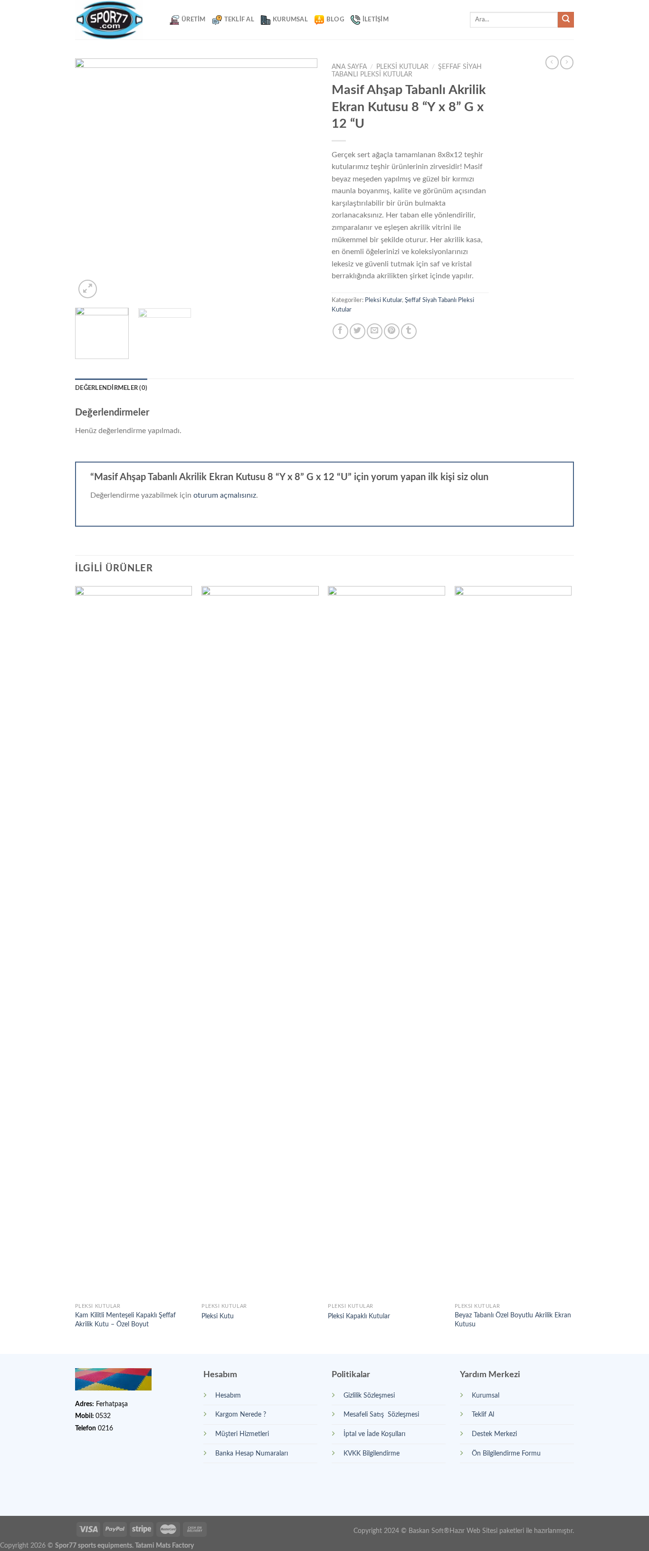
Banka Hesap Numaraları (251, 1453)
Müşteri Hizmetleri (242, 1434)
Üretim (193, 19)
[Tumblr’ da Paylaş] (409, 331)
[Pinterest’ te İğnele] (392, 331)
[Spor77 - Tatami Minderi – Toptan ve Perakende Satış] (115, 19)
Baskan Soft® (429, 1530)
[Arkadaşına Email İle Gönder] (374, 331)
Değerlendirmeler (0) (111, 388)
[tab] (111, 387)
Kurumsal (290, 19)
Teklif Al (239, 19)
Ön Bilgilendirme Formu (506, 1453)
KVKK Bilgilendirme (372, 1453)
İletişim (376, 19)
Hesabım (228, 1395)
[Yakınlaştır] (87, 289)
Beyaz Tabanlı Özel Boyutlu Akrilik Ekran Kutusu (513, 1320)
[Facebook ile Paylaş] (340, 331)
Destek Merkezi (494, 1434)
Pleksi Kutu (217, 1316)
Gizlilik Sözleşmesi (369, 1395)
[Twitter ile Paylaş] (357, 331)
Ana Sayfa (349, 67)
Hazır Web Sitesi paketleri (486, 1530)
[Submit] (566, 20)
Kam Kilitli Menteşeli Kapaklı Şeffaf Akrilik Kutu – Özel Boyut (125, 1320)
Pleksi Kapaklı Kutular (359, 1316)
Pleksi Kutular (402, 67)
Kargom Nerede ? (240, 1414)
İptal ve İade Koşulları (374, 1434)
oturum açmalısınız (224, 495)
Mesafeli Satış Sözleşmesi (381, 1414)
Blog (335, 19)
